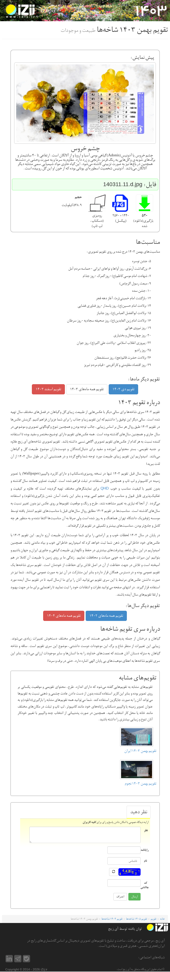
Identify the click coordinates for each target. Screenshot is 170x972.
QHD (104, 488)
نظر (146, 830)
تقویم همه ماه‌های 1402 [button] (106, 615)
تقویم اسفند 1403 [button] (48, 389)
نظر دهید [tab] (138, 812)
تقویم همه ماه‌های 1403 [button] (87, 389)
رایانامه (144, 849)
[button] (144, 203)
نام (145, 860)
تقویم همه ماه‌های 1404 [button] (64, 615)
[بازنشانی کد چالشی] (113, 872)
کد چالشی (144, 885)
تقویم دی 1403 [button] (123, 389)
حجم (78, 197)
